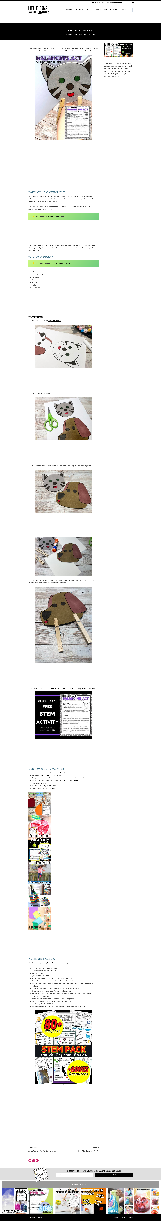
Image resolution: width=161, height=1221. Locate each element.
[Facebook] (126, 2)
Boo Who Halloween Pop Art (88, 1149)
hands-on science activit (56, 51)
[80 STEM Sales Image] (63, 1047)
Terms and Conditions (35, 1217)
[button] (39, 57)
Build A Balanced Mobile (61, 263)
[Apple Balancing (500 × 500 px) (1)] (39, 826)
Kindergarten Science (90, 27)
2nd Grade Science (62, 27)
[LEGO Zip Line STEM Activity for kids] (39, 896)
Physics (102, 27)
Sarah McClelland (72, 34)
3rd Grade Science (76, 27)
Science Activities (112, 27)
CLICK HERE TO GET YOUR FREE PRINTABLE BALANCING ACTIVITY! (63, 688)
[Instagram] (129, 2)
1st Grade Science (49, 27)
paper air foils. (41, 783)
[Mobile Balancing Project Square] (39, 803)
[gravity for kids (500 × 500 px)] (39, 872)
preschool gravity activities (46, 788)
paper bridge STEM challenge (75, 780)
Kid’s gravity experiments (47, 786)
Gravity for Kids (54, 216)
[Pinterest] (133, 2)
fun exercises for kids (57, 773)
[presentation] (14, 1201)
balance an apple (44, 778)
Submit (113, 1175)
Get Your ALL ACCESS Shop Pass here (107, 2)
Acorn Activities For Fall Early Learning (42, 1149)
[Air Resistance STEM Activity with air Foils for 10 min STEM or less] (39, 918)
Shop (106, 10)
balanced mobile (43, 775)
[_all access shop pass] (118, 51)
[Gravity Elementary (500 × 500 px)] (39, 849)
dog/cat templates (54, 321)
